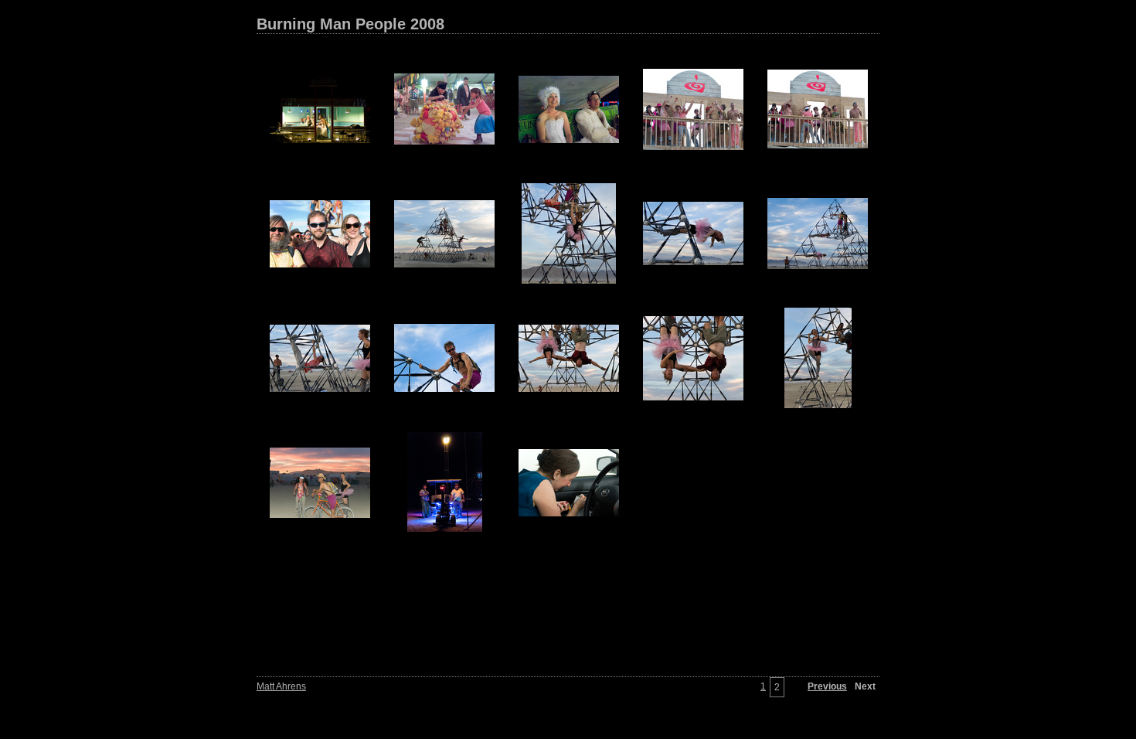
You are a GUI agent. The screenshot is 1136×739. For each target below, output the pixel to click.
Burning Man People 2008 (350, 23)
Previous (827, 686)
